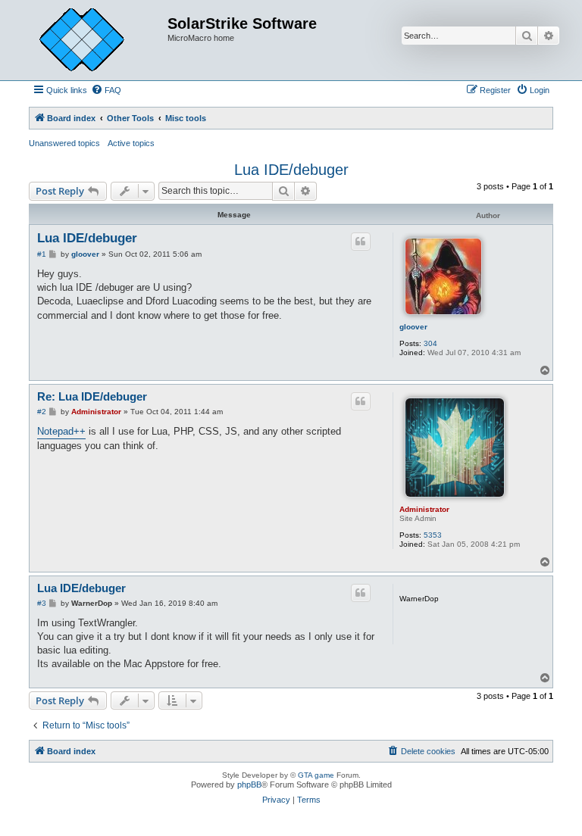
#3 (41, 603)
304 (430, 343)
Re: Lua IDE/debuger (92, 396)
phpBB (249, 784)
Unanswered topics (64, 143)
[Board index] (93, 40)
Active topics (131, 143)
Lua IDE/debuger (291, 169)
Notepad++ (61, 431)
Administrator (424, 509)
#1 (41, 254)
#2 (41, 411)
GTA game (316, 775)
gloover (413, 327)
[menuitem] (106, 90)
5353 (433, 535)
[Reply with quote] (361, 241)
